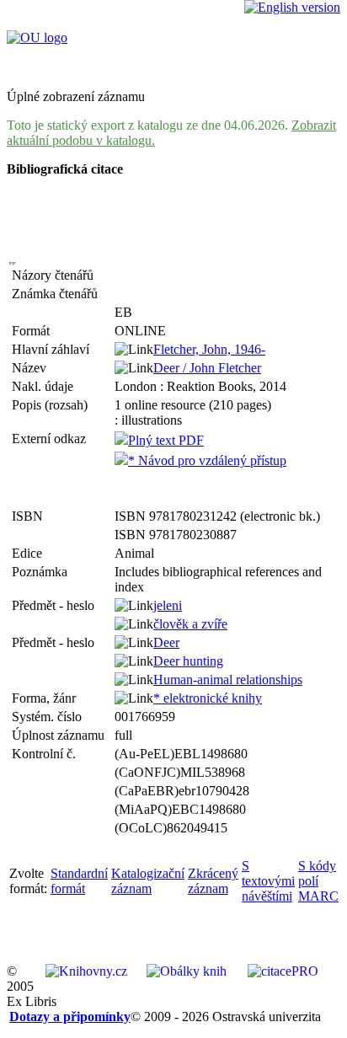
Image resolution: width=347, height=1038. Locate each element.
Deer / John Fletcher (207, 368)
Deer (166, 642)
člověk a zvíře (190, 624)
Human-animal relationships (227, 679)
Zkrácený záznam (213, 881)
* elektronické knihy (207, 698)
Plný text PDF (166, 440)
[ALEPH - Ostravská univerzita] (37, 37)
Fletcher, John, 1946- (209, 349)
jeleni (167, 605)
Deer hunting (188, 661)
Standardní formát (79, 881)
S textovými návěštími (268, 881)
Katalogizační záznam (147, 881)
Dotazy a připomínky (70, 1016)
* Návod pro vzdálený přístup (207, 460)
